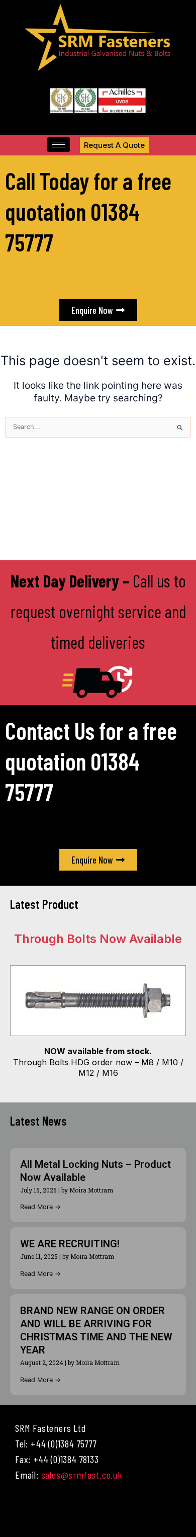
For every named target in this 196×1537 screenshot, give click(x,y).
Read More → (40, 1207)
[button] (98, 1511)
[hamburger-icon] (58, 144)
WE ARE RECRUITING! (70, 1244)
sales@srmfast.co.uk (82, 1475)
